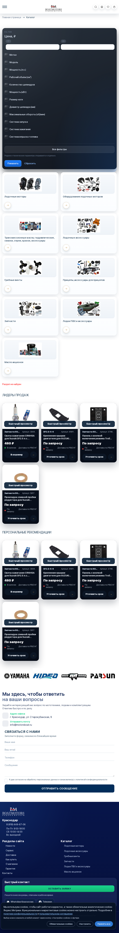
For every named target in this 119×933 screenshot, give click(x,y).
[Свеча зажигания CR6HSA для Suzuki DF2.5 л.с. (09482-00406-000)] (20, 416)
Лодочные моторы (74, 846)
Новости (10, 846)
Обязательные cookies (61, 924)
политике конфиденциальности (20, 914)
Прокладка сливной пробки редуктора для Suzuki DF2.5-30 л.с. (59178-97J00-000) (20, 498)
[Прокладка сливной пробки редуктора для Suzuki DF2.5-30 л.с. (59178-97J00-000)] (20, 477)
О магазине (12, 864)
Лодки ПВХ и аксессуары (77, 866)
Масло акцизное (73, 872)
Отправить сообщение (60, 788)
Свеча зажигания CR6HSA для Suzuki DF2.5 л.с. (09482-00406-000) (19, 437)
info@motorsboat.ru (21, 724)
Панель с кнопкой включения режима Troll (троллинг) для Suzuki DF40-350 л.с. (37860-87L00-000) (96, 437)
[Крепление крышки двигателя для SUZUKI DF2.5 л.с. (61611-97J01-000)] (59, 416)
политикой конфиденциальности (91, 779)
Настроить (85, 924)
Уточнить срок (55, 457)
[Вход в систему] (101, 6)
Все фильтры (59, 149)
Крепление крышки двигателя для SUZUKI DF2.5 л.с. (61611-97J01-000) (57, 437)
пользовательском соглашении (56, 914)
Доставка (11, 855)
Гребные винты (72, 856)
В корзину (17, 454)
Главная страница (11, 17)
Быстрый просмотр (21, 424)
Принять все (103, 924)
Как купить (11, 859)
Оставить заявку (59, 888)
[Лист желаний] (108, 6)
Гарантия (10, 868)
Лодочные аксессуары (76, 851)
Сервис (10, 850)
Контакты (7, 873)
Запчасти (69, 861)
